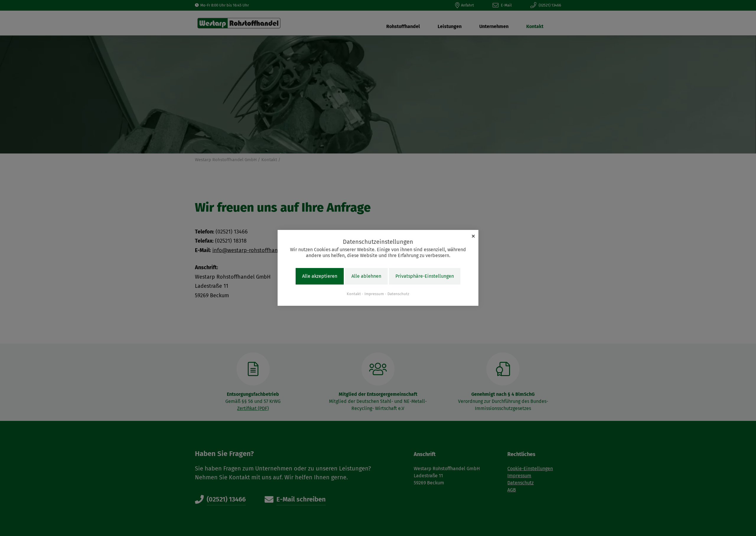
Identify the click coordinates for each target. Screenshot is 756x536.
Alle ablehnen (366, 276)
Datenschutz (398, 294)
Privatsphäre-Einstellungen (424, 276)
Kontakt (354, 294)
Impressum (374, 294)
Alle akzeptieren (319, 276)
